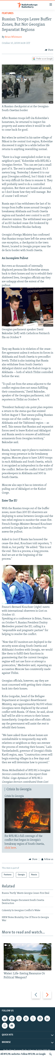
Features (7, 13)
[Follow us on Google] (26, 1018)
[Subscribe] (12, 1026)
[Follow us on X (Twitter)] (33, 1018)
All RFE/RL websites (10, 1054)
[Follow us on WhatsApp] (5, 1026)
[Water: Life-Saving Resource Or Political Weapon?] (27, 956)
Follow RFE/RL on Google (33, 1054)
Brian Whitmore (13, 37)
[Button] (49, 50)
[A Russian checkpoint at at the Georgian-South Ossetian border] (27, 102)
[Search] (50, 1054)
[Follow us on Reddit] (12, 1018)
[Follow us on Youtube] (5, 1018)
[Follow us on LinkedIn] (47, 1018)
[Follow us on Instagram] (19, 1018)
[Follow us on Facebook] (40, 1018)
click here (10, 848)
